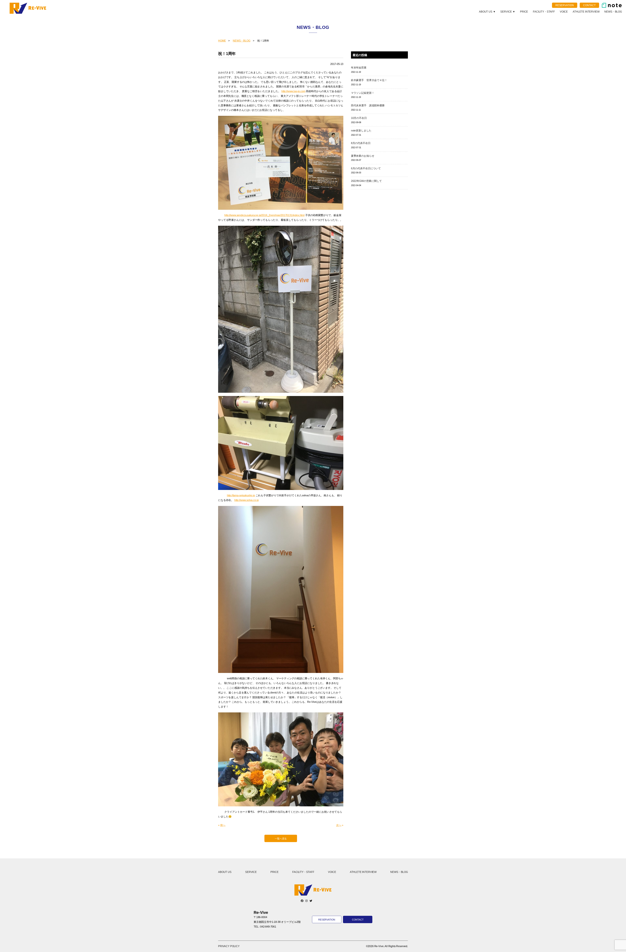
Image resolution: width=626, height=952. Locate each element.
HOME (222, 40)
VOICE (564, 11)
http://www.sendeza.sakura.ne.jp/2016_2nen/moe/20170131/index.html (264, 215)
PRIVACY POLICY (229, 946)
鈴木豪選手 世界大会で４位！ (369, 80)
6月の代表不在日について (366, 168)
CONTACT (589, 5)
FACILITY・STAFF (544, 11)
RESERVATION (564, 5)
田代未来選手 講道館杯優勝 (368, 105)
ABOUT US (224, 872)
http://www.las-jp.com (293, 91)
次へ (338, 825)
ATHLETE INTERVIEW (586, 11)
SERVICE (251, 872)
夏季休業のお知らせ (362, 155)
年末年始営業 (358, 67)
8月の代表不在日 (361, 143)
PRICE (524, 11)
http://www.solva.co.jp (246, 500)
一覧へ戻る (281, 838)
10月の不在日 (359, 118)
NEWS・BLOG (613, 11)
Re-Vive (28, 8)
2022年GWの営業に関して (366, 181)
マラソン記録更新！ (362, 92)
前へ (222, 825)
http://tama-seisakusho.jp (241, 495)
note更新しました (361, 130)
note (612, 5)
